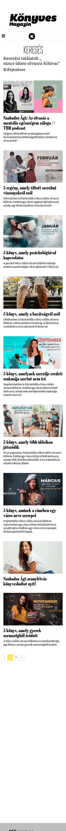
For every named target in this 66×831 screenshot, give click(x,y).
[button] (3, 36)
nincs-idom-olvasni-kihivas (30, 63)
